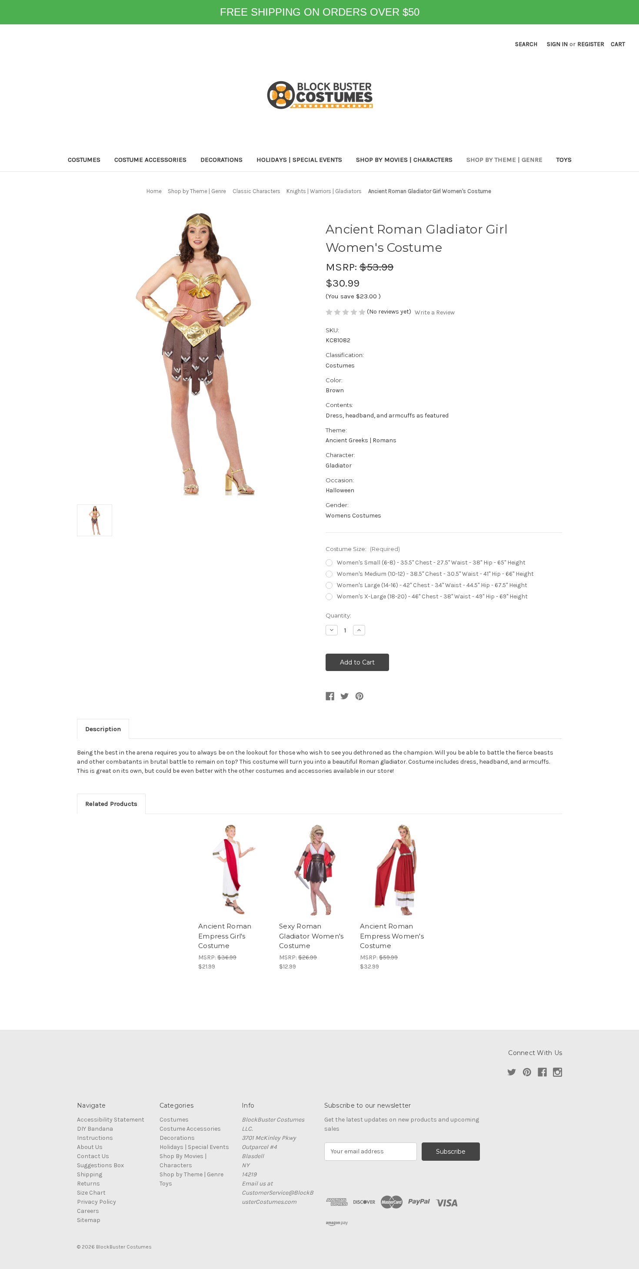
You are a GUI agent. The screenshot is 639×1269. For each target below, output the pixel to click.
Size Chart (91, 1192)
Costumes (84, 160)
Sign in (557, 44)
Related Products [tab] (111, 804)
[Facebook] (330, 696)
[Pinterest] (359, 696)
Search (526, 44)
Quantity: (338, 615)
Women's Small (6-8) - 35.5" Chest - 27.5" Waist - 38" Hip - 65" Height (431, 562)
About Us (90, 1147)
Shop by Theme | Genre (504, 160)
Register (590, 44)
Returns (88, 1183)
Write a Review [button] (435, 312)
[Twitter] (344, 696)
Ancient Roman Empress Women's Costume (392, 936)
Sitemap (88, 1220)
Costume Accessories (150, 160)
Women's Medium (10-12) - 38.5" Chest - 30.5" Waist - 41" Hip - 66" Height (435, 574)
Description (103, 729)
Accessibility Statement (110, 1119)
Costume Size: (363, 548)
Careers (88, 1211)
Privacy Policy (96, 1202)
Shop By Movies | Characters (404, 160)
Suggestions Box (100, 1165)
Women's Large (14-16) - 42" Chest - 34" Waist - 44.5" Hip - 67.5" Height (432, 585)
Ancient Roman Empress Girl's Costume (224, 936)
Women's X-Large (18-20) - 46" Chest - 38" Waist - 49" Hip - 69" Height (432, 596)
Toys (564, 160)
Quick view (234, 870)
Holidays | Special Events (299, 160)
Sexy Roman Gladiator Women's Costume (311, 936)
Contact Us (93, 1156)
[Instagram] (557, 1072)
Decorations (221, 160)
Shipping (89, 1174)
